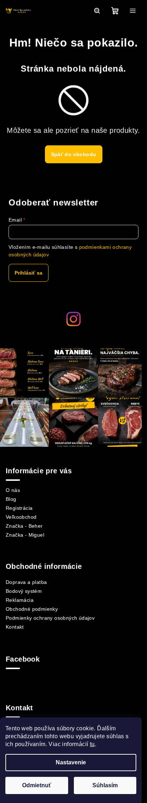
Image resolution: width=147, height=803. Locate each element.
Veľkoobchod (21, 517)
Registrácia (19, 508)
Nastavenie (71, 762)
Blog (11, 499)
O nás (13, 490)
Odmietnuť (36, 785)
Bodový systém (24, 591)
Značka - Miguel (25, 535)
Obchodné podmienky (32, 609)
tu (92, 744)
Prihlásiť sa (28, 273)
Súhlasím (105, 785)
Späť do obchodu (73, 154)
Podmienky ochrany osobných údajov (50, 618)
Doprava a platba (26, 582)
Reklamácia (20, 600)
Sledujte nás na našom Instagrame (75, 336)
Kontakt (15, 627)
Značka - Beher (24, 526)
